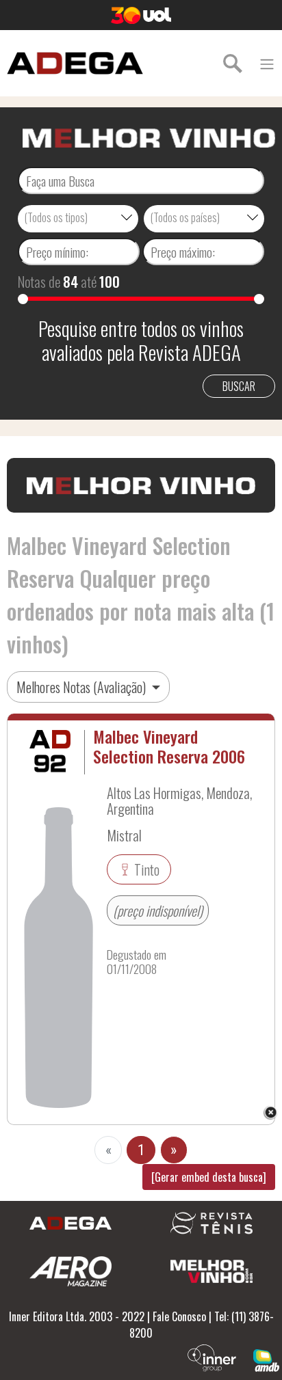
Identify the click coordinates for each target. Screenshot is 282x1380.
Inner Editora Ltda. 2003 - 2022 (76, 1316)
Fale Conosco (179, 1316)
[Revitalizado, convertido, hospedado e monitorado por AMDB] (266, 1359)
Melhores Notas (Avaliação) (82, 687)
